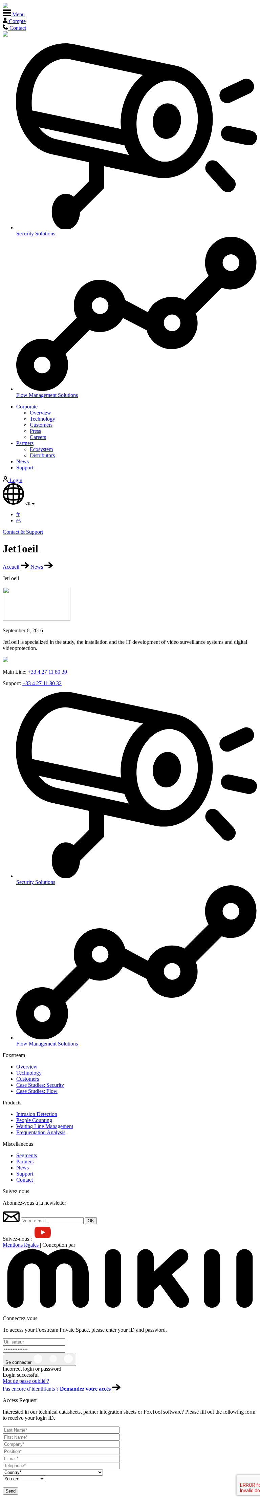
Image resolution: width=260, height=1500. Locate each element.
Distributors (42, 455)
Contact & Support (23, 532)
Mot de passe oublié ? (26, 1381)
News (22, 461)
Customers (41, 425)
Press (35, 431)
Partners (25, 443)
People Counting (34, 1120)
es (18, 520)
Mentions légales (21, 1245)
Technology (42, 419)
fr (18, 514)
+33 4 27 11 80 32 (42, 683)
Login (15, 480)
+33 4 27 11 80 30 (47, 672)
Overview (40, 413)
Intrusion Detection (36, 1114)
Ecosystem (41, 449)
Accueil (11, 567)
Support (24, 467)
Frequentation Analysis (40, 1132)
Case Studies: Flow (37, 1091)
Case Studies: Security (40, 1085)
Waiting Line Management (44, 1126)
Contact (24, 1180)
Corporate (27, 406)
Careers (38, 437)
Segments (26, 1155)
